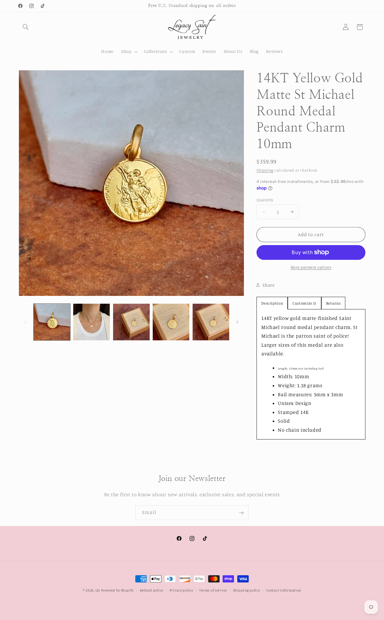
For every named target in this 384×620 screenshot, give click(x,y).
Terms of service (213, 590)
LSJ (97, 590)
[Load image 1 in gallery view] (52, 322)
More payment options (311, 267)
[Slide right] (237, 322)
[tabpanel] (310, 374)
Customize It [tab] (304, 303)
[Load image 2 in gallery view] (91, 322)
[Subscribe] (241, 512)
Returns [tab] (333, 303)
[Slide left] (25, 322)
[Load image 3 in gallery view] (131, 322)
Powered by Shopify (117, 590)
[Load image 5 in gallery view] (211, 322)
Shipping (264, 170)
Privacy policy (181, 590)
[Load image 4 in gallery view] (171, 322)
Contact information (283, 590)
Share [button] (268, 284)
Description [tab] (272, 303)
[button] (26, 27)
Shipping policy (246, 590)
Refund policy (151, 590)
